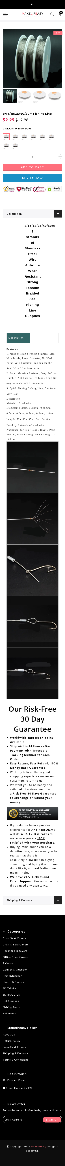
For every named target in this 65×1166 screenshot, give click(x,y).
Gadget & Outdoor (15, 969)
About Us (9, 1034)
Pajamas (8, 963)
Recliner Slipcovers (15, 950)
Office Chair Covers (16, 957)
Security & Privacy (14, 1047)
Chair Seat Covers (14, 938)
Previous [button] (9, 60)
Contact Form (16, 1080)
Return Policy (11, 1040)
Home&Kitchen (12, 975)
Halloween (9, 1013)
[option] (32, 58)
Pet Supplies (11, 1000)
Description (14, 213)
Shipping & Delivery (19, 900)
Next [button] (51, 60)
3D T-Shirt (9, 988)
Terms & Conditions (16, 1059)
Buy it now (32, 178)
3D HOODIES (11, 994)
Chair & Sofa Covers (16, 944)
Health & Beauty (13, 982)
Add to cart (32, 167)
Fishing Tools (11, 1007)
